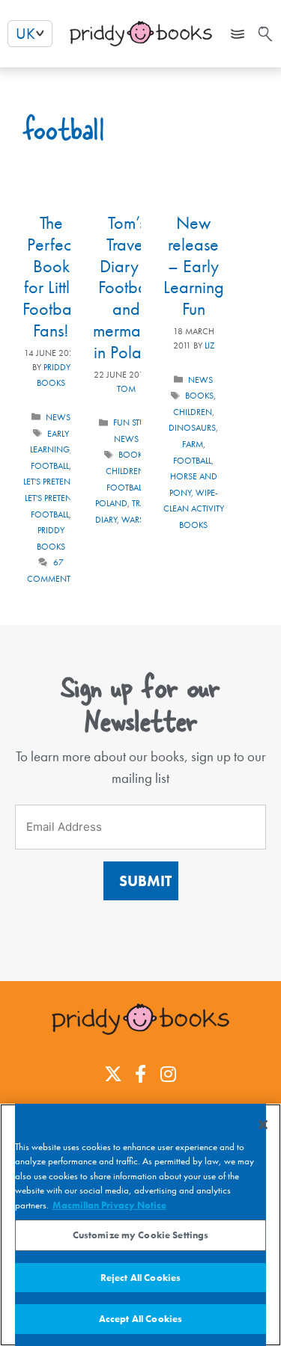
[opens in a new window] (113, 1074)
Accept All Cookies (140, 1318)
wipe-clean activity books (193, 509)
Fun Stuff (132, 422)
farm (192, 444)
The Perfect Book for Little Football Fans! (50, 276)
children (125, 471)
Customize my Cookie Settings (141, 1235)
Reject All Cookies (140, 1277)
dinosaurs (192, 428)
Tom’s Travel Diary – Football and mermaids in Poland (126, 287)
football (50, 466)
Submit (145, 881)
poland (111, 503)
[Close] (263, 1124)
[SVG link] (264, 34)
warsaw (139, 520)
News (58, 417)
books (132, 455)
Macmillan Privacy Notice (109, 1205)
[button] (238, 34)
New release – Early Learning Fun (193, 265)
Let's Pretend (49, 482)
